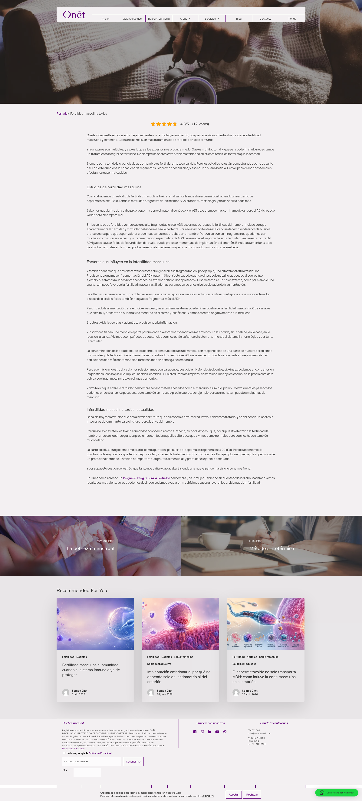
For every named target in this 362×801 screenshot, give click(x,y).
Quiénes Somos (132, 18)
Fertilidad (171, 70)
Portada (62, 113)
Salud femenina (183, 656)
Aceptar (234, 794)
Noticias (191, 70)
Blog (239, 18)
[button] (336, 792)
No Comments (208, 95)
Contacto (265, 18)
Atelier (106, 18)
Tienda (292, 18)
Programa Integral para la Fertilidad (146, 478)
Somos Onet (153, 95)
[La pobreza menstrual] (90, 546)
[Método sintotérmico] (271, 546)
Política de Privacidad (73, 748)
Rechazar (252, 794)
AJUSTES (208, 796)
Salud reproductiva (159, 663)
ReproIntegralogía (159, 18)
